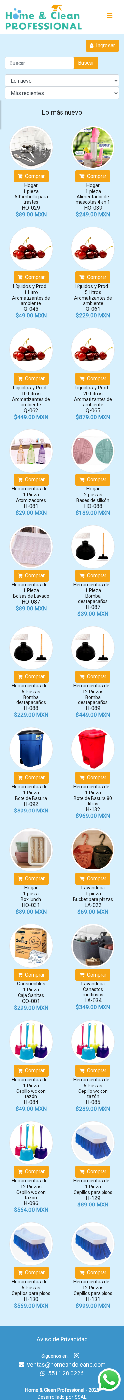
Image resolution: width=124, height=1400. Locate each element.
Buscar (86, 63)
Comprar (33, 176)
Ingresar (104, 45)
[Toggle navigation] (109, 17)
